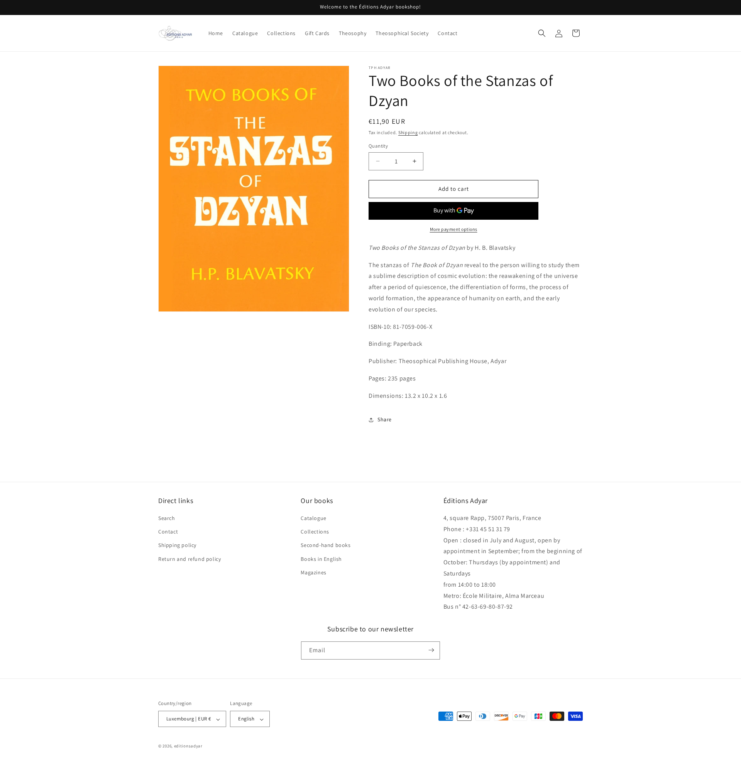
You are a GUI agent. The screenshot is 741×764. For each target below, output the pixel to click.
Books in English (321, 558)
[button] (541, 33)
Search (166, 518)
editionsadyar (188, 746)
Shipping (408, 132)
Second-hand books (325, 545)
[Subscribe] (431, 650)
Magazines (313, 572)
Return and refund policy (189, 558)
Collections (315, 531)
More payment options (453, 229)
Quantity (378, 146)
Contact (168, 531)
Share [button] (384, 419)
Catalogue (313, 518)
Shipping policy (177, 545)
